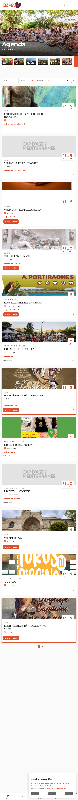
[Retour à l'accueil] (12, 5)
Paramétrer (52, 793)
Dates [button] (22, 81)
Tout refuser (35, 793)
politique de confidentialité (56, 788)
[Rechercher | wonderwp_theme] (73, 5)
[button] (65, 80)
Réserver (23, 798)
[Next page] (47, 646)
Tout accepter (69, 793)
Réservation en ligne (11, 221)
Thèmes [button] (40, 81)
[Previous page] (30, 646)
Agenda (7, 798)
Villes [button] (5, 81)
